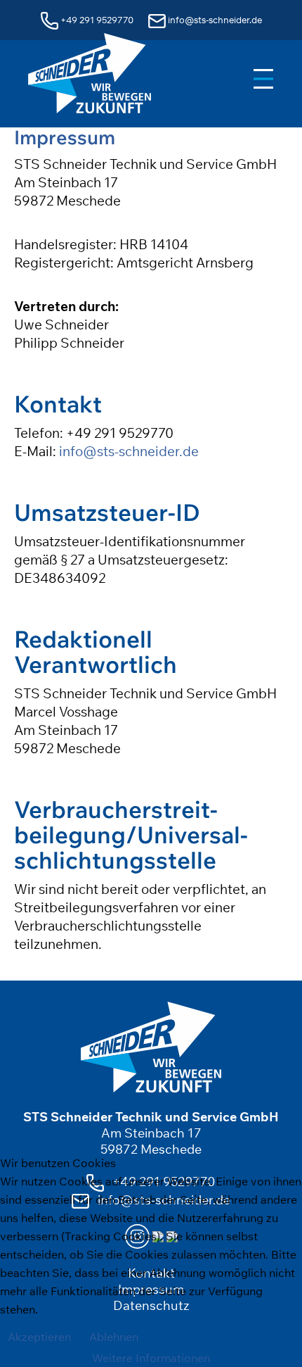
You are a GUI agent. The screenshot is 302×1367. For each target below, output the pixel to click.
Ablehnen (113, 1337)
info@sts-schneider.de (129, 451)
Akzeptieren (39, 1337)
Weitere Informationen (151, 1358)
